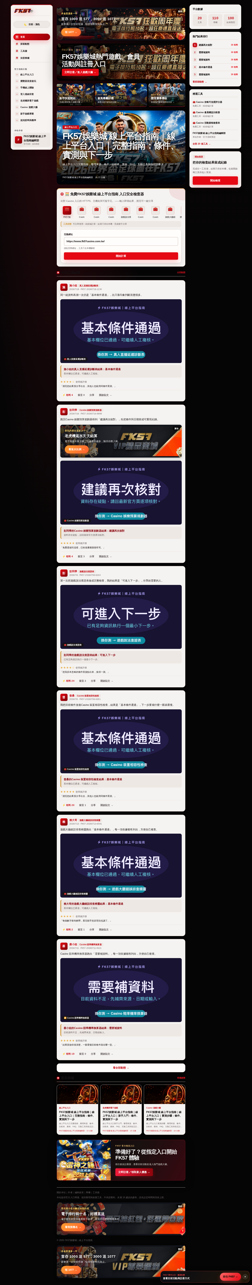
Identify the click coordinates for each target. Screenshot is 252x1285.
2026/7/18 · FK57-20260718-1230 (85, 289)
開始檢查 (215, 180)
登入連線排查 (25, 94)
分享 (91, 395)
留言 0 (81, 395)
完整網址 (68, 234)
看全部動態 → (121, 1067)
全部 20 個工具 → (202, 143)
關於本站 (61, 1192)
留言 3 (81, 556)
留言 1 (82, 805)
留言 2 (82, 680)
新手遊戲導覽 (25, 113)
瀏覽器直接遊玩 (26, 81)
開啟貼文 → (105, 395)
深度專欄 (22, 58)
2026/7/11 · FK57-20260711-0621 (85, 948)
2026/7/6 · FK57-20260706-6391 (85, 699)
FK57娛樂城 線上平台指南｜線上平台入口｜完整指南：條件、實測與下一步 (121, 145)
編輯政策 (79, 1192)
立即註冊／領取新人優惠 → (134, 1172)
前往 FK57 (230, 1276)
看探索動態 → (200, 81)
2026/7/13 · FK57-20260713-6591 (85, 824)
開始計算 (121, 256)
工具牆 (21, 51)
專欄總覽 (181, 1078)
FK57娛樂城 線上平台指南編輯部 (78, 177)
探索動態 (22, 44)
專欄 (88, 1192)
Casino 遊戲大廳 (27, 107)
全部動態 (181, 272)
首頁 (20, 37)
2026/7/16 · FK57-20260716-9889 (85, 414)
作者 (70, 1192)
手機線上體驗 (25, 87)
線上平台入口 (25, 74)
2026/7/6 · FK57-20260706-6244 (85, 575)
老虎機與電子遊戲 (27, 100)
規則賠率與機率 (26, 120)
